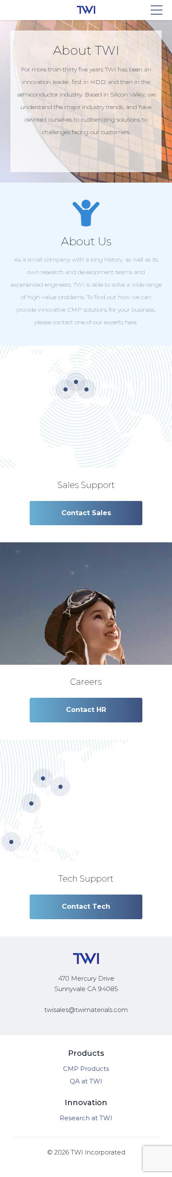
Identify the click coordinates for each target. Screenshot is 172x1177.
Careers (86, 682)
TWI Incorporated (98, 1152)
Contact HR (86, 710)
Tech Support (86, 879)
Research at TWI (86, 1118)
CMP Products (86, 1069)
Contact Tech (86, 906)
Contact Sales (86, 513)
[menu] (156, 10)
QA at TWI (86, 1081)
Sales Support (86, 485)
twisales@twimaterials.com (86, 1010)
